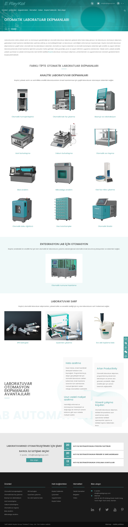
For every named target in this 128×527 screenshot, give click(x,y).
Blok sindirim (22, 190)
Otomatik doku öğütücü (23, 226)
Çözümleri (55, 495)
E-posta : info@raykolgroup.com (34, 455)
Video (75, 498)
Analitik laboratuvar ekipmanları (64, 75)
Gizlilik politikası (118, 524)
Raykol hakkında (57, 491)
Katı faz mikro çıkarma (105, 190)
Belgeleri (76, 495)
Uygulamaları (56, 498)
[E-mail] (126, 339)
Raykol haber (56, 501)
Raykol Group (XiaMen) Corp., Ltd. (24, 524)
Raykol (50, 52)
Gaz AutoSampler (63, 226)
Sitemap (108, 524)
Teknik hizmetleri (79, 491)
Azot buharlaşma (22, 153)
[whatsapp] (126, 347)
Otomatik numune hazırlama (64, 285)
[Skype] (126, 343)
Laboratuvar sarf (64, 301)
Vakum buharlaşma (64, 153)
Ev (9, 29)
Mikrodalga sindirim (64, 190)
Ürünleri (13, 29)
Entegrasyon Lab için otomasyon (64, 244)
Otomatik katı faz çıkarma (64, 117)
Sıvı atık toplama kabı (105, 343)
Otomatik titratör (105, 226)
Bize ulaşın (34, 460)
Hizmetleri (77, 484)
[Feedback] (126, 356)
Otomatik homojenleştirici (23, 117)
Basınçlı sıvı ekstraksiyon (105, 117)
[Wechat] (126, 352)
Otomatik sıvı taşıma (105, 153)
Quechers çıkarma (64, 343)
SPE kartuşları (22, 343)
